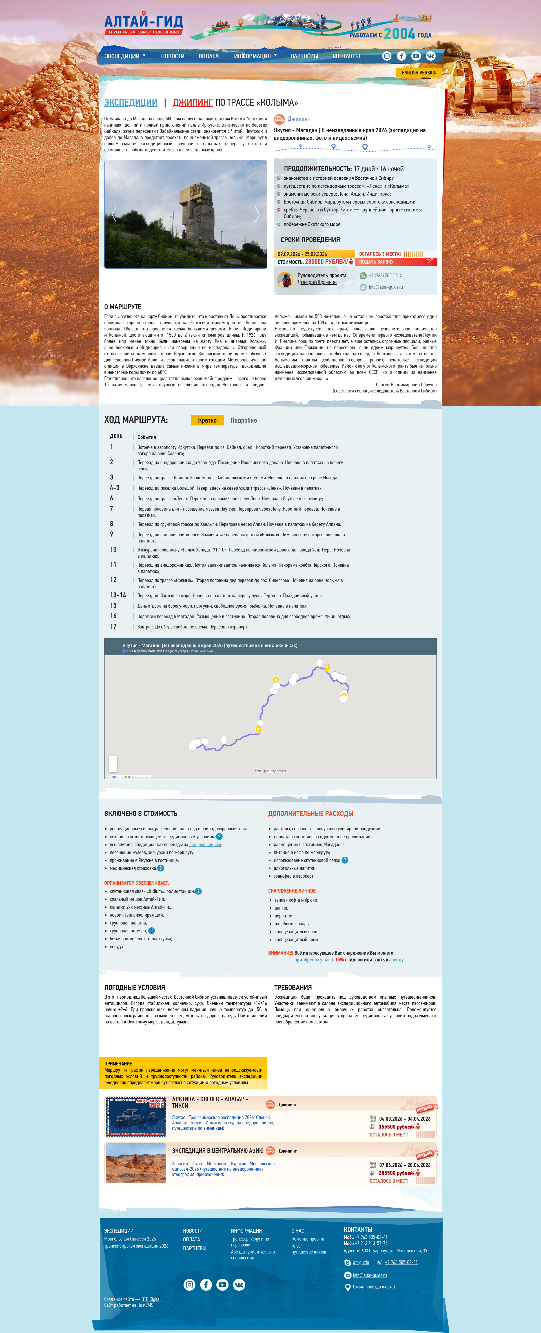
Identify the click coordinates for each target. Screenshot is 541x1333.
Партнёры (195, 1248)
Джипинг (193, 102)
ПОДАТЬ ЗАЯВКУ (376, 262)
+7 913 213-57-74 (366, 1243)
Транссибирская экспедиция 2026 (136, 1246)
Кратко (207, 420)
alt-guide (361, 1262)
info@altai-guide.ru (386, 287)
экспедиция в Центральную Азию (217, 1151)
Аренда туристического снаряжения (253, 1255)
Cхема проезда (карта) (374, 1287)
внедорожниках (204, 844)
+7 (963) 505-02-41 (386, 276)
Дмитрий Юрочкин (317, 282)
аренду (396, 959)
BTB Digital (151, 1299)
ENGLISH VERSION (419, 73)
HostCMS (145, 1305)
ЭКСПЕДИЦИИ (119, 1230)
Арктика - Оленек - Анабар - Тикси (210, 1102)
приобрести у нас (312, 959)
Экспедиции (131, 102)
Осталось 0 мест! (389, 1134)
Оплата (191, 1239)
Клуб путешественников (309, 1249)
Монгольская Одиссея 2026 (130, 1239)
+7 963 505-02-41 (366, 1237)
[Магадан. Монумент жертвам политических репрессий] (185, 163)
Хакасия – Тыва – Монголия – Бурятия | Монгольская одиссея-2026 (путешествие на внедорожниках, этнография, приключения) (223, 1168)
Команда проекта (308, 1239)
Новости (193, 1230)
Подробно (243, 420)
